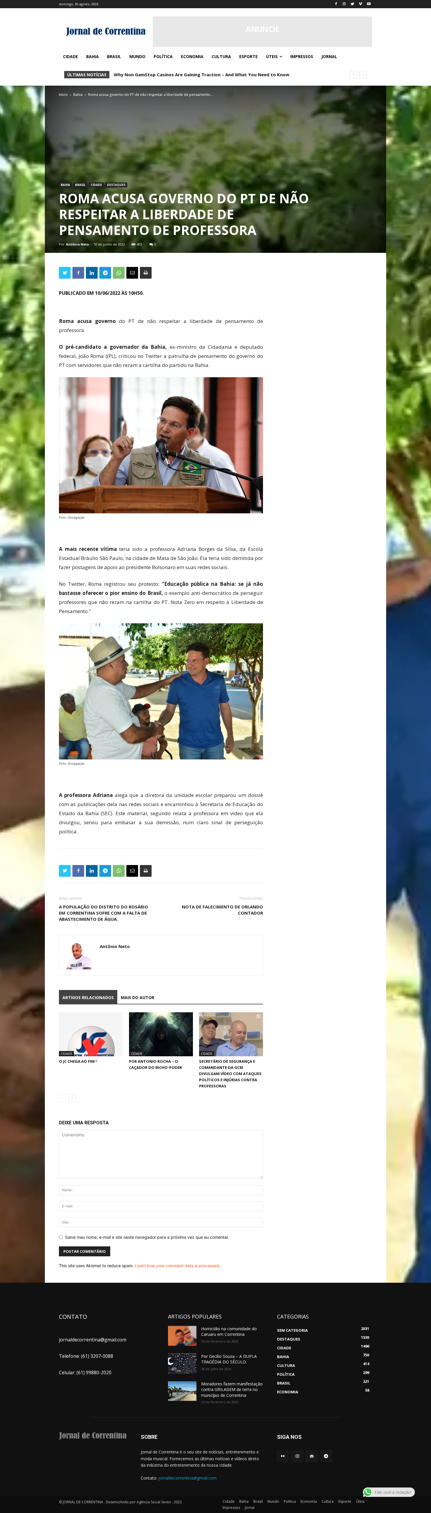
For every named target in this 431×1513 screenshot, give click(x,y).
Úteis (360, 1501)
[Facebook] (336, 4)
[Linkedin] (92, 273)
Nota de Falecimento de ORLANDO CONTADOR (222, 910)
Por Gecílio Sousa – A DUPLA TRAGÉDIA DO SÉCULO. (229, 1359)
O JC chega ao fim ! (78, 1061)
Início (63, 94)
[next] (363, 74)
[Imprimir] (146, 273)
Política (290, 1501)
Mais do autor (137, 997)
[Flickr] (283, 1456)
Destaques (116, 185)
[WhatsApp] (119, 273)
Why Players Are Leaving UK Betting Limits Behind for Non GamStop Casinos (198, 74)
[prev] (353, 74)
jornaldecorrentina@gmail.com (187, 1478)
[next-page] (72, 1097)
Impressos (231, 1507)
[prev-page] (62, 1097)
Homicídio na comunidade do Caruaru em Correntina (229, 1331)
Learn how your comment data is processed (177, 1265)
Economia (309, 1501)
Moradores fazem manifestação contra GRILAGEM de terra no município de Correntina (232, 1389)
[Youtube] (368, 4)
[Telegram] (105, 273)
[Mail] (311, 1456)
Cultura (328, 1501)
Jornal (249, 1507)
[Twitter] (352, 4)
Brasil (80, 185)
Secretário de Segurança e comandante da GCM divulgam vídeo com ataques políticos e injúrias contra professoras (230, 1074)
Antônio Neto (77, 244)
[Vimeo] (360, 4)
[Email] (132, 273)
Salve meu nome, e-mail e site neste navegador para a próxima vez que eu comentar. (147, 1237)
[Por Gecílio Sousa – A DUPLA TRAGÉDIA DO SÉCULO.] (182, 1363)
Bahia (78, 94)
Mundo (273, 1501)
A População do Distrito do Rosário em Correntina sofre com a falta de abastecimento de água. (103, 913)
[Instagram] (344, 4)
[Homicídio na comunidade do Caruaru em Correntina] (182, 1336)
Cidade (96, 185)
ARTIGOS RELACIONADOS (88, 997)
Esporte (344, 1501)
